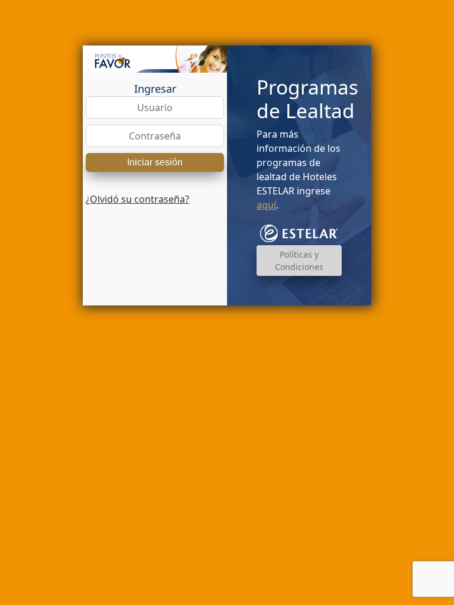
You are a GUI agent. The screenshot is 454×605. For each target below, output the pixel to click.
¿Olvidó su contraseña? (137, 199)
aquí (266, 205)
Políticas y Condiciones (299, 260)
